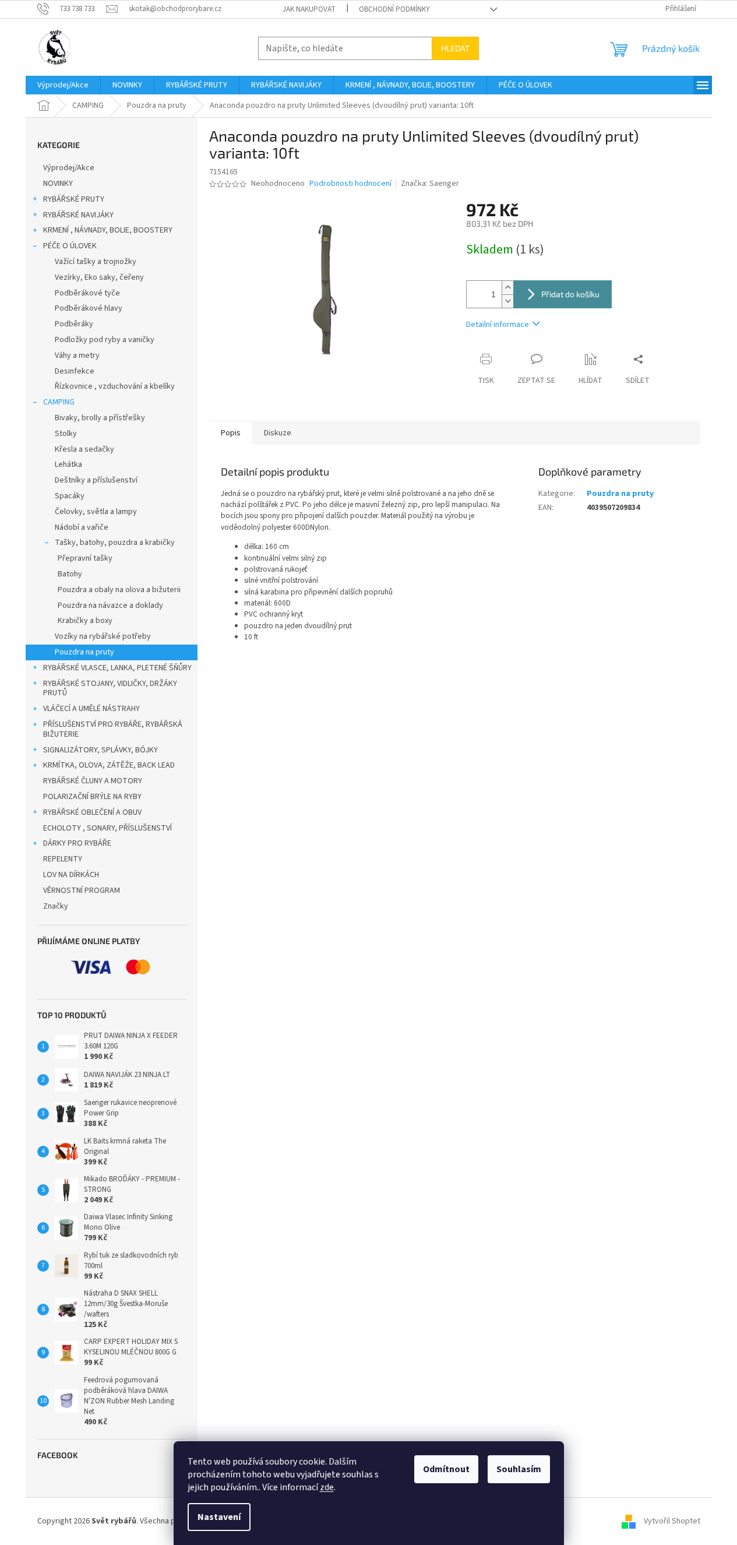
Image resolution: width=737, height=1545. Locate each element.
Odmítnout (446, 1469)
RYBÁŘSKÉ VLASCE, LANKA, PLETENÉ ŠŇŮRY (117, 668)
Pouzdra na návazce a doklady (110, 605)
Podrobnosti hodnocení (350, 183)
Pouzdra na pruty (84, 652)
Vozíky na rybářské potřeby (103, 636)
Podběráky (74, 324)
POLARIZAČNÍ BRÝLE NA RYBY (92, 797)
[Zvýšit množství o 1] (507, 287)
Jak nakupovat (309, 9)
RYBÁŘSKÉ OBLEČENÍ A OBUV (92, 812)
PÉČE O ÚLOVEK (70, 246)
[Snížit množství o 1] (507, 301)
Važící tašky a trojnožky (95, 262)
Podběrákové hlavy (88, 308)
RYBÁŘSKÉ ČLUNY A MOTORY (92, 781)
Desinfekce (74, 371)
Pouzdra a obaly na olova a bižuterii (119, 590)
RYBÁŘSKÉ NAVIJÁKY (78, 215)
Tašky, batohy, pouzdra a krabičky (115, 542)
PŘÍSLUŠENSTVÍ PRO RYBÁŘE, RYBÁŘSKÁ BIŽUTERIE (112, 729)
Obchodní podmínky (394, 9)
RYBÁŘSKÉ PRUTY (73, 199)
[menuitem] (63, 85)
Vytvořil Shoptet (672, 1521)
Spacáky (69, 496)
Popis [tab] (231, 433)
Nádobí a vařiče (81, 527)
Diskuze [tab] (277, 433)
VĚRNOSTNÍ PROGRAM (81, 890)
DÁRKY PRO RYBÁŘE (77, 843)
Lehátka (68, 464)
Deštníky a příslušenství (96, 480)
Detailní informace (497, 324)
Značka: (430, 183)
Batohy (70, 574)
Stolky (66, 433)
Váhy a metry (77, 355)
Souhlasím (518, 1469)
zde (327, 1487)
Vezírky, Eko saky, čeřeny (99, 277)
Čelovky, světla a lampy (96, 512)
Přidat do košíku (570, 294)
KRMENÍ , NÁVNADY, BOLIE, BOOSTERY (107, 230)
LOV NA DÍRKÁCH (71, 875)
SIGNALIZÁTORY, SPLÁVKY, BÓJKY (100, 750)
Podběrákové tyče (87, 293)
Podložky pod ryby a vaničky (104, 340)
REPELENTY (62, 859)
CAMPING (59, 402)
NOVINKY (58, 183)
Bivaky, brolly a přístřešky (100, 418)
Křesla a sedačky (84, 449)
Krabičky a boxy (85, 621)
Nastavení (219, 1517)
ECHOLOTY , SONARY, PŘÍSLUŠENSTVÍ (107, 828)
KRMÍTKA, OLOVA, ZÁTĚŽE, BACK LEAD (109, 765)
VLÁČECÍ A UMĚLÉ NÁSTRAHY (91, 709)
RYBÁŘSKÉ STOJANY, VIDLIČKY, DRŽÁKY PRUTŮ (110, 688)
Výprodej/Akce (68, 168)
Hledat (455, 48)
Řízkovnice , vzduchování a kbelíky (115, 386)
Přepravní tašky (85, 558)
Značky (55, 906)
